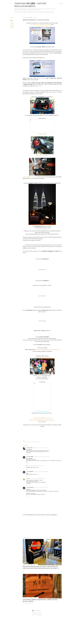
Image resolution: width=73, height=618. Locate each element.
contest (11, 22)
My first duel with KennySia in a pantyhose (42, 357)
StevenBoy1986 (29, 447)
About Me (20, 12)
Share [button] (11, 17)
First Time (12, 23)
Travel (34, 12)
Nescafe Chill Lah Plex (46, 24)
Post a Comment (28, 603)
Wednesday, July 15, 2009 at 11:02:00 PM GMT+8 (36, 465)
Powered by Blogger (37, 610)
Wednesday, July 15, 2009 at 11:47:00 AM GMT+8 (41, 447)
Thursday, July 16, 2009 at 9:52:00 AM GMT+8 (41, 487)
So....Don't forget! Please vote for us (42, 418)
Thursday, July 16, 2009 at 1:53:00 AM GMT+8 (40, 471)
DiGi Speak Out (34, 24)
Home (15, 12)
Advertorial (47, 12)
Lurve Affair (39, 24)
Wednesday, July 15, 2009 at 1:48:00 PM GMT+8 (41, 456)
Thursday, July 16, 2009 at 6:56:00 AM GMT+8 (37, 478)
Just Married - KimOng (42, 133)
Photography (40, 12)
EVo (27, 465)
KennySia (53, 92)
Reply (27, 454)
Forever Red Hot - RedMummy (42, 155)
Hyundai (12, 25)
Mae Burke (39, 612)
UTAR (11, 28)
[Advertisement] (42, 526)
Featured (29, 12)
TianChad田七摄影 (29, 456)
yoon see (28, 478)
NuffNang (12, 26)
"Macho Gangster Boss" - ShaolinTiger (30, 176)
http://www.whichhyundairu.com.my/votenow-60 (47, 349)
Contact (25, 12)
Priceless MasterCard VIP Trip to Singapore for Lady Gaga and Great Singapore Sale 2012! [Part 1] (41, 567)
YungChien (39, 375)
